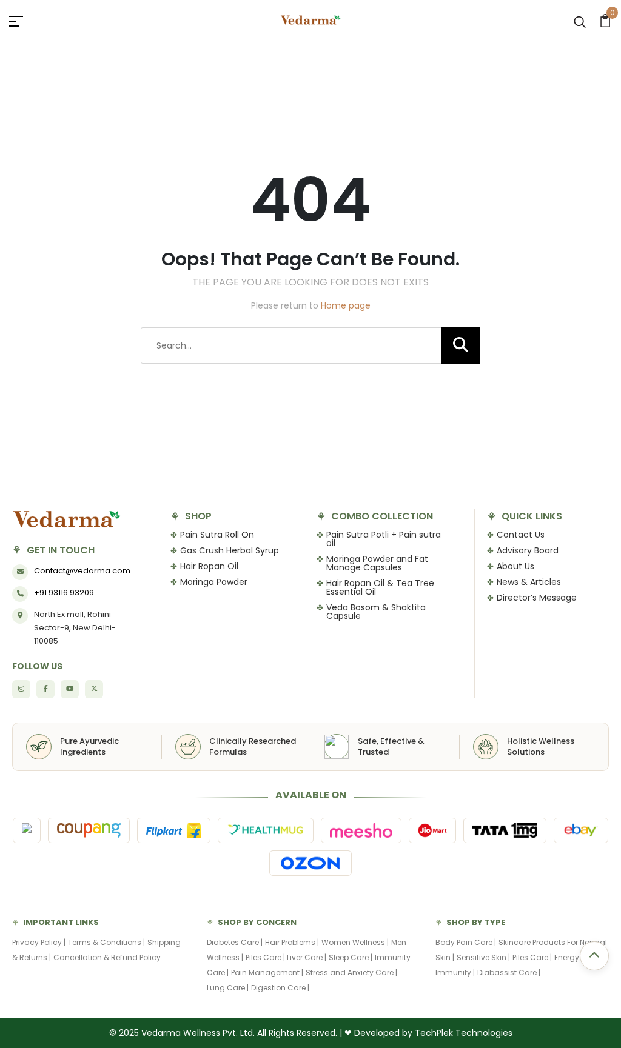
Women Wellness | (355, 942)
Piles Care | (266, 957)
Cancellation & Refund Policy (107, 957)
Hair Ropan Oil (209, 566)
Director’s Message (537, 597)
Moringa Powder (213, 582)
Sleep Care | (350, 957)
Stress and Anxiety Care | (351, 972)
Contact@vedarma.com (82, 570)
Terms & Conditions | (106, 942)
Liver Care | (306, 957)
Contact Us (521, 534)
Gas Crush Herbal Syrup (229, 550)
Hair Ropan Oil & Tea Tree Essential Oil (380, 587)
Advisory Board (528, 550)
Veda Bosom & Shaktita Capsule (376, 611)
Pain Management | (267, 972)
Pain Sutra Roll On (217, 534)
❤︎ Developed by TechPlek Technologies (428, 1033)
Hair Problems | (292, 942)
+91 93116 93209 (64, 592)
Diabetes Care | (235, 942)
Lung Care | (228, 988)
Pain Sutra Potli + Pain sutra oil (383, 538)
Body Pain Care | (465, 942)
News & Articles (529, 582)
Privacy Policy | (38, 942)
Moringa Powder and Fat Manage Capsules (377, 563)
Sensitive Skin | (483, 957)
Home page (346, 305)
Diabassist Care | (508, 972)
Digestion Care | (280, 988)
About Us (515, 566)
